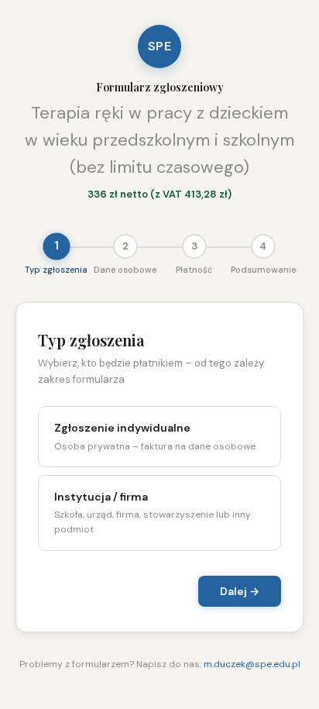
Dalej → (239, 591)
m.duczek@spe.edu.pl (252, 664)
